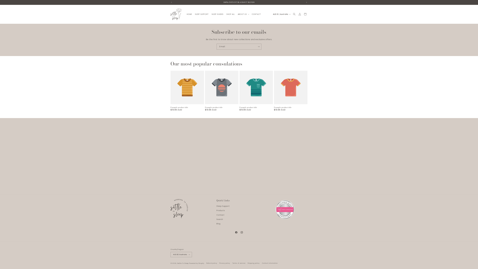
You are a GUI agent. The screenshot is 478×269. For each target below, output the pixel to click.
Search (219, 219)
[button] (243, 14)
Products (220, 210)
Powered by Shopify (196, 263)
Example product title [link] (179, 107)
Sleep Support (223, 206)
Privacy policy (224, 263)
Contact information (270, 263)
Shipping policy (254, 263)
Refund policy (211, 263)
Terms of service (238, 263)
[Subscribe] (258, 47)
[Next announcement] (306, 2)
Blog (218, 223)
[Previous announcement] (171, 2)
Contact (220, 215)
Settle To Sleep (183, 263)
